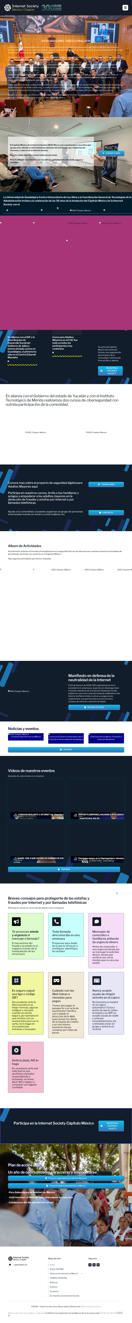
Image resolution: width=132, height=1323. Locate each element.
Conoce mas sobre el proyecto (94, 404)
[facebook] (90, 1264)
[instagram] (98, 1264)
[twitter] (94, 1264)
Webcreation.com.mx (91, 1306)
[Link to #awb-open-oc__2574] (125, 7)
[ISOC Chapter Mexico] (33, 5)
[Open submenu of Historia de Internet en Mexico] (82, 1273)
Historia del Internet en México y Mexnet (26, 1313)
